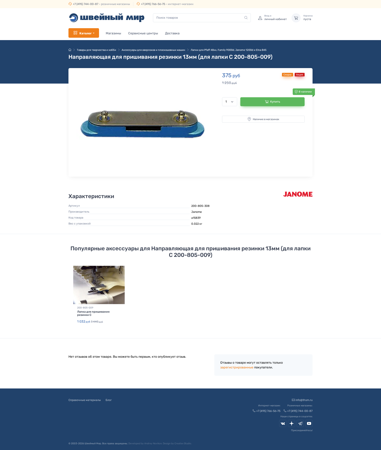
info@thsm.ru (304, 400)
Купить (275, 101)
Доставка (172, 33)
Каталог (85, 33)
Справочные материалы (84, 400)
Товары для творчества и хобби (96, 49)
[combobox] (202, 17)
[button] (143, 121)
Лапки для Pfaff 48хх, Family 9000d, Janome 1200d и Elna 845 (229, 49)
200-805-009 (85, 307)
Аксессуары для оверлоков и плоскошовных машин (153, 49)
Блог (109, 400)
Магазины (113, 33)
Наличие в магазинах (266, 119)
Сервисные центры (143, 33)
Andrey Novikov (153, 443)
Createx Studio (182, 443)
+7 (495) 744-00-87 (85, 4)
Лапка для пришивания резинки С (93, 313)
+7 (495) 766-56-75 (153, 4)
